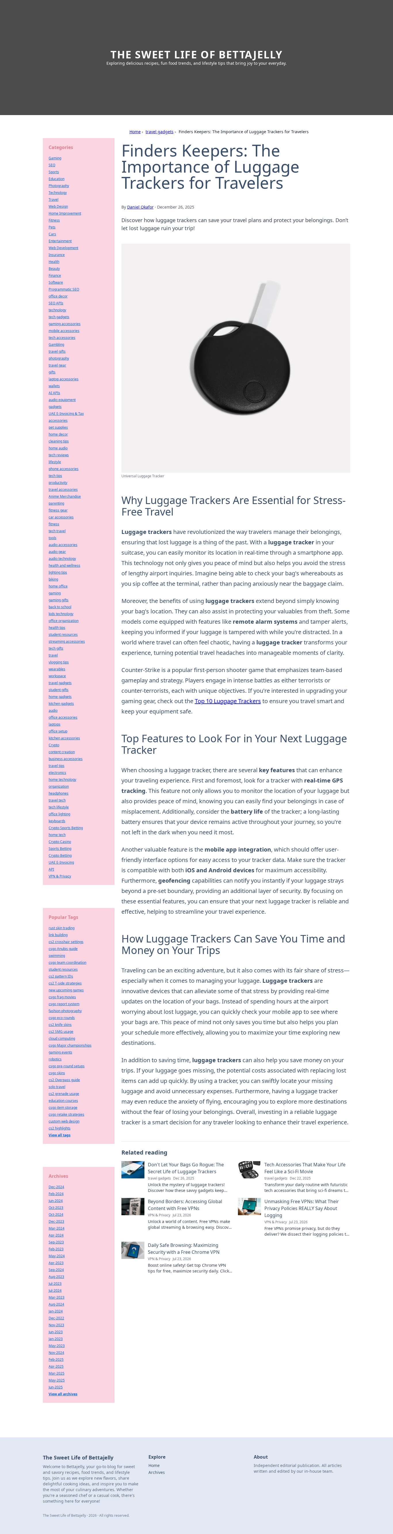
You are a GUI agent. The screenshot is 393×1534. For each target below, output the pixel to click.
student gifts (58, 689)
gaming (55, 593)
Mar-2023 (56, 1297)
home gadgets (60, 696)
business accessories (66, 758)
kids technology (61, 613)
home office (58, 586)
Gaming (55, 158)
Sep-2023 (56, 1242)
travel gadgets (159, 131)
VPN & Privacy (60, 876)
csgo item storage (63, 1107)
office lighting (59, 814)
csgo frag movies (62, 997)
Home (135, 131)
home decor (58, 434)
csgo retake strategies (66, 1114)
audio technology (62, 558)
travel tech (57, 800)
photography (59, 358)
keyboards (57, 820)
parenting (56, 503)
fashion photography (65, 1010)
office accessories (63, 717)
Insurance (57, 254)
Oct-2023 (56, 1207)
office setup (58, 731)
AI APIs (54, 392)
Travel (53, 199)
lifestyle (55, 461)
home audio (58, 448)
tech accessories (62, 337)
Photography (59, 185)
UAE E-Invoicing (61, 862)
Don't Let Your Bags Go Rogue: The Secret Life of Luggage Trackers (186, 1168)
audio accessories (63, 544)
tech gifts (56, 648)
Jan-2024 (56, 1311)
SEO (52, 165)
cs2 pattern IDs (61, 976)
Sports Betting (60, 848)
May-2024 (57, 1255)
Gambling (56, 344)
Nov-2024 (56, 1352)
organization (59, 786)
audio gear (57, 551)
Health (54, 261)
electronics (57, 772)
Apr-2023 (56, 1262)
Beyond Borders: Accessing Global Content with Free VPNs (185, 1204)
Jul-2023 (55, 1283)
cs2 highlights (59, 1128)
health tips (57, 627)
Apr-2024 (56, 1235)
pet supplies (58, 427)
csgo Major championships (70, 1045)
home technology (62, 779)
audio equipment (62, 399)
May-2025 (57, 1380)
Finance (55, 275)
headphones (58, 793)
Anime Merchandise (65, 496)
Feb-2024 (56, 1193)
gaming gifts (58, 600)
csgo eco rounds (62, 1017)
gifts (52, 372)
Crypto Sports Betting (66, 827)
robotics (55, 1059)
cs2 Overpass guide (64, 1079)
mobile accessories (64, 330)
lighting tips (58, 572)
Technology (58, 192)
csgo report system (64, 1003)
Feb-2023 (56, 1249)
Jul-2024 (55, 1290)
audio (53, 710)
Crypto (54, 745)
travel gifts (57, 351)
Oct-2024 (56, 1214)
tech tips (55, 475)
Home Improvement (65, 213)
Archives (156, 1472)
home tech (57, 834)
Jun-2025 (56, 1387)
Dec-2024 (56, 1186)
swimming (57, 955)
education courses (63, 1100)
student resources (63, 634)
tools (52, 537)
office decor (58, 296)
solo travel (57, 1086)
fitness (54, 524)
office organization (64, 620)
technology (57, 310)
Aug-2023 (56, 1276)
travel (53, 655)
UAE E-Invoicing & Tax (66, 413)
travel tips (56, 765)
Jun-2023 (56, 1331)
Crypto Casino (60, 841)
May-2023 (57, 1345)
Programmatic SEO (64, 289)
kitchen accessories (64, 738)
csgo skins (57, 1073)
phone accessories (64, 468)
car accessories (61, 517)
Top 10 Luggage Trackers (228, 701)
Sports (54, 171)
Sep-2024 (56, 1269)
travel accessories (63, 489)
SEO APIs (56, 303)
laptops (54, 724)
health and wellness (64, 565)
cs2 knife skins (60, 1024)
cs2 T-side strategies (65, 983)
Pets (52, 227)
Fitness (54, 220)
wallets (54, 386)
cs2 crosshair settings (66, 941)
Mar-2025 (56, 1373)
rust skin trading (62, 928)
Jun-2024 (56, 1200)
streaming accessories (67, 641)
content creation (62, 751)
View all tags (59, 1135)
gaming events (60, 1052)
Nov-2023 (56, 1325)
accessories (58, 420)
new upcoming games (66, 990)
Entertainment (60, 241)
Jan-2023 (56, 1338)
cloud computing (62, 1038)
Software (56, 282)
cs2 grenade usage (64, 1093)
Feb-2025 (56, 1359)
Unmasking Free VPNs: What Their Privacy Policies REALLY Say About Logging (301, 1208)
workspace (57, 675)
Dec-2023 (56, 1221)
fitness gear (58, 510)
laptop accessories (64, 379)
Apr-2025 (56, 1366)
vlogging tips (59, 662)
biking (53, 579)
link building (58, 934)
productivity (58, 482)
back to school (60, 606)
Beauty (54, 268)
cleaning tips (59, 441)
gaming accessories (65, 323)
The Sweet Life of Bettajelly (196, 54)
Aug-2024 (56, 1304)
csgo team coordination (67, 962)
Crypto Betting (60, 855)
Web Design (58, 206)
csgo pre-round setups (67, 1066)
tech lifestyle (59, 807)
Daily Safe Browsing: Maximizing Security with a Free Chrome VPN (184, 1248)
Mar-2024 (56, 1228)
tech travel (57, 530)
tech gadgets (59, 316)
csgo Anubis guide (63, 948)
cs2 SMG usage (61, 1031)
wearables (57, 669)
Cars (52, 234)
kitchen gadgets (61, 703)
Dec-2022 (56, 1318)
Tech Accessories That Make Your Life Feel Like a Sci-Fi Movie (305, 1168)
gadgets (55, 406)
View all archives (63, 1394)
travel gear (57, 365)
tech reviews (59, 455)
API (51, 869)
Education (56, 178)
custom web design (64, 1121)
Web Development (63, 247)
